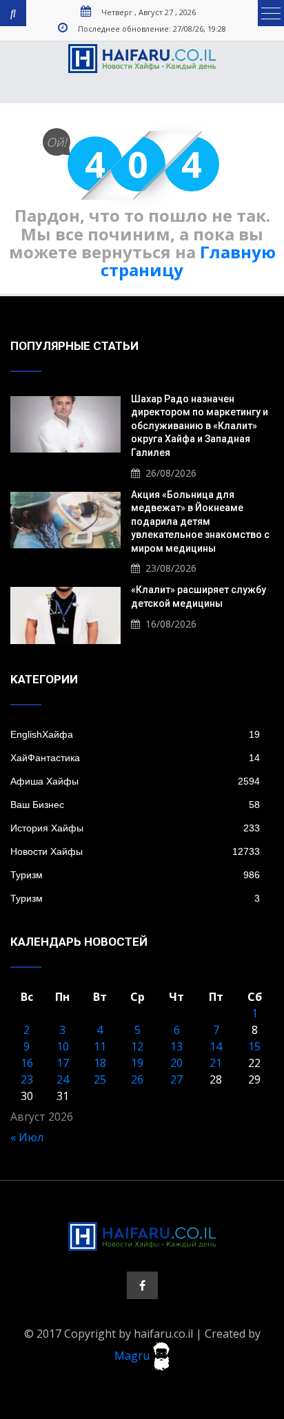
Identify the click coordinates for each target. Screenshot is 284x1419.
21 (216, 1062)
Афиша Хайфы (135, 781)
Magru (133, 1355)
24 (63, 1079)
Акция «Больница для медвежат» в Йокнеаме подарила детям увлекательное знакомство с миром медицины (200, 521)
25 (100, 1079)
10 (63, 1046)
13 (176, 1046)
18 (100, 1062)
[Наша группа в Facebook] (142, 1285)
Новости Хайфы (135, 851)
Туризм (135, 874)
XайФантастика (135, 757)
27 (176, 1079)
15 (254, 1046)
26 (137, 1079)
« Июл (26, 1137)
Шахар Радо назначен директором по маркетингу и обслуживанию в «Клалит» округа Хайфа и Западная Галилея (199, 425)
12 (137, 1046)
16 (27, 1062)
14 (216, 1046)
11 (100, 1046)
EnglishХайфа (135, 734)
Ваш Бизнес (135, 804)
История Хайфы (135, 827)
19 (137, 1062)
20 (176, 1062)
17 (63, 1062)
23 (27, 1079)
